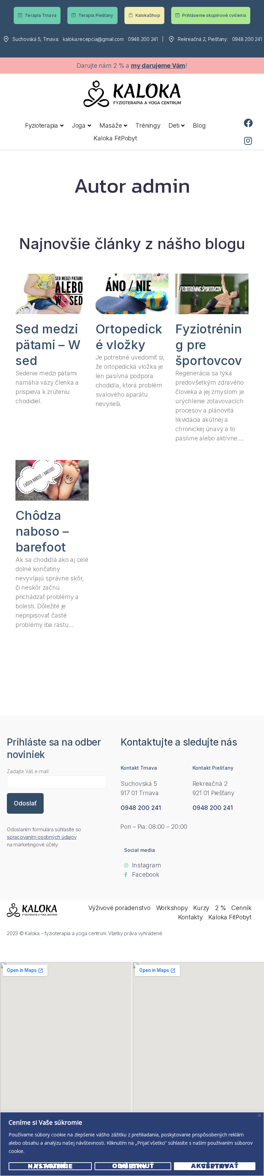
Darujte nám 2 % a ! (132, 65)
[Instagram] (248, 141)
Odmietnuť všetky (133, 1166)
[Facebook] (248, 123)
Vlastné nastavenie (50, 1166)
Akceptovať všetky (215, 1166)
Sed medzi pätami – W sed (47, 344)
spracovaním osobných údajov (41, 837)
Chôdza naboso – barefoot (42, 531)
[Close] (259, 1115)
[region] (132, 1144)
